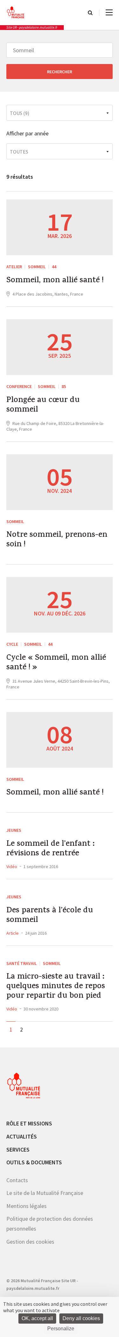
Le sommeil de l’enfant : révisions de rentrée (50, 849)
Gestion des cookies (30, 1241)
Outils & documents (34, 1162)
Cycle (12, 644)
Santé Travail (21, 963)
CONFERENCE (19, 386)
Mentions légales (26, 1206)
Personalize (60, 1328)
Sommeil (37, 267)
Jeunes (13, 830)
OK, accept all (37, 1318)
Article (12, 933)
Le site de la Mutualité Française (44, 1193)
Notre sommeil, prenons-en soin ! (56, 540)
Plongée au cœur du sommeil (43, 405)
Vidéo (11, 866)
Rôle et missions (29, 1123)
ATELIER (14, 267)
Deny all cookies (81, 1318)
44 (54, 267)
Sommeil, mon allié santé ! (54, 281)
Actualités (21, 1136)
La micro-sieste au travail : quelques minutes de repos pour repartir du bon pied (55, 987)
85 (64, 386)
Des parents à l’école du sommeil (49, 915)
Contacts (17, 1180)
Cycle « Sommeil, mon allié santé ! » (56, 663)
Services (18, 1149)
